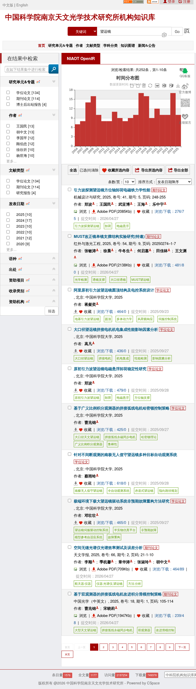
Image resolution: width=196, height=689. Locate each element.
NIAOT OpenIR (81, 58)
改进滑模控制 (165, 630)
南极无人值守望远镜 (88, 490)
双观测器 (144, 630)
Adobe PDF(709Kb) (113, 568)
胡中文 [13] (25, 131)
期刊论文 (159, 190)
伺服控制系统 (167, 319)
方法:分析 (134, 583)
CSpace (153, 682)
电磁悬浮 (123, 226)
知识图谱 (128, 46)
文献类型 (93, 46)
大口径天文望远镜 (87, 437)
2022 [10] (24, 232)
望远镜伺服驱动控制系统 (91, 530)
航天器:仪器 (83, 583)
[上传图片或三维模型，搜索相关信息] (164, 34)
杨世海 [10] (25, 155)
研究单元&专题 (60, 46)
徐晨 (107, 250)
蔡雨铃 (90, 476)
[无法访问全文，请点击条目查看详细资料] (79, 311)
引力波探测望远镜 (87, 226)
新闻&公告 (146, 46)
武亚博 (124, 204)
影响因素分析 (161, 358)
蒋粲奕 (90, 304)
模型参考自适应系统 (88, 537)
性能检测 (140, 358)
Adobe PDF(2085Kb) (114, 211)
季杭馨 (105, 562)
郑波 (88, 204)
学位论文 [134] (28, 92)
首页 (41, 46)
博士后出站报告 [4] (31, 104)
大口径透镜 (118, 279)
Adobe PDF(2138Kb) (114, 264)
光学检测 (81, 279)
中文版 (8, 4)
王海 (141, 204)
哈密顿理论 (148, 437)
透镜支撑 (99, 279)
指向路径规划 (168, 490)
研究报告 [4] (26, 192)
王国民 (105, 204)
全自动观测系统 (118, 490)
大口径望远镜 (84, 358)
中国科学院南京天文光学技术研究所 (95, 682)
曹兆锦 (90, 422)
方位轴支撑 (142, 397)
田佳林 (162, 250)
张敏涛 (90, 250)
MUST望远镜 (140, 279)
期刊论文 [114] (28, 98)
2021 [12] (24, 237)
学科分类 (110, 46)
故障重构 (114, 537)
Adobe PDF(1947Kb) (114, 615)
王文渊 (181, 250)
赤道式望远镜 (144, 490)
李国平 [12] (25, 137)
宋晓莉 (109, 608)
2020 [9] (23, 243)
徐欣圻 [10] (25, 149)
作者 (79, 46)
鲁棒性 (112, 444)
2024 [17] (24, 220)
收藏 (146, 211)
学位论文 (162, 290)
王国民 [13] (25, 126)
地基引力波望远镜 (87, 319)
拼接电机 (105, 358)
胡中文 (162, 562)
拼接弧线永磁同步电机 (120, 437)
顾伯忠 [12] (25, 143)
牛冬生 (124, 250)
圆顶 (108, 319)
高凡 (88, 343)
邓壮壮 (90, 515)
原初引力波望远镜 (87, 397)
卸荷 (108, 226)
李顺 (88, 562)
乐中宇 (158, 204)
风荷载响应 (145, 319)
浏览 (83, 211)
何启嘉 (143, 250)
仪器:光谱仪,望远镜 (109, 583)
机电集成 (123, 358)
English (22, 4)
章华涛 (124, 562)
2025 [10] (24, 214)
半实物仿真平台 (125, 530)
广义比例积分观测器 (88, 444)
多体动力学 (124, 319)
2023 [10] (24, 226)
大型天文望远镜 (85, 630)
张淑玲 (143, 562)
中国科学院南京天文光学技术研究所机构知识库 (80, 17)
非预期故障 (148, 530)
